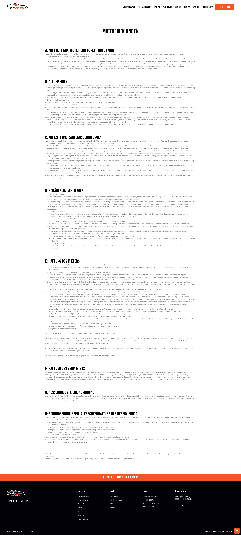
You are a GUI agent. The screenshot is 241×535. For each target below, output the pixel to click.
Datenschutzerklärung (220, 531)
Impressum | (208, 531)
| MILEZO (231, 531)
